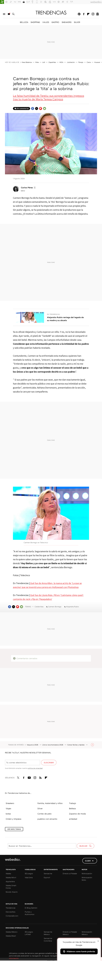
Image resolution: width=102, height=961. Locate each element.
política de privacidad (35, 768)
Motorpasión (87, 873)
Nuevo (8, 14)
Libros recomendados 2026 (53, 745)
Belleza (72, 808)
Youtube (29, 777)
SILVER (77, 22)
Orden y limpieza (13, 819)
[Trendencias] (51, 13)
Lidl (43, 62)
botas (8, 813)
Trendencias (10, 908)
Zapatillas (52, 62)
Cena (89, 62)
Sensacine (48, 873)
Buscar (13, 14)
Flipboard (88, 14)
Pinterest (79, 14)
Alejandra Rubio (72, 606)
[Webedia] (12, 859)
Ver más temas (14, 829)
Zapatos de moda (77, 813)
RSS (40, 777)
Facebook (83, 14)
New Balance (27, 62)
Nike (37, 62)
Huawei (97, 62)
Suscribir (49, 762)
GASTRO (55, 22)
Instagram (92, 14)
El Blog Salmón (31, 908)
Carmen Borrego (54, 606)
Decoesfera (10, 912)
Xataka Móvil (11, 877)
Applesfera (10, 881)
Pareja (80, 62)
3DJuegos (29, 873)
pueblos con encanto (47, 819)
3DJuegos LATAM (29, 933)
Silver (40, 808)
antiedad (73, 819)
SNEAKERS (66, 22)
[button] (28, 187)
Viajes (8, 808)
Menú (4, 14)
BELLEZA (24, 22)
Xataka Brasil (11, 936)
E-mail (44, 108)
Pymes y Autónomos (29, 913)
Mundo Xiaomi (12, 892)
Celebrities (39, 606)
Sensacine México (48, 933)
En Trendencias (53, 314)
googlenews (97, 14)
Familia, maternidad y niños (50, 803)
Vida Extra (29, 877)
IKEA (61, 62)
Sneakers (10, 803)
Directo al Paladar (70, 873)
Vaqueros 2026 (33, 745)
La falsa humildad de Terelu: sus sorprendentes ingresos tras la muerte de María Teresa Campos (48, 97)
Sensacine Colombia (48, 939)
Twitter (36, 108)
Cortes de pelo (44, 813)
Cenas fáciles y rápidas (76, 745)
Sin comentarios (23, 108)
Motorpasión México (87, 933)
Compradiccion (12, 916)
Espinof (47, 877)
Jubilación (71, 62)
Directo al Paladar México (70, 933)
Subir (88, 861)
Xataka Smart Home (11, 886)
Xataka (8, 873)
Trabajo (72, 803)
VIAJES (45, 22)
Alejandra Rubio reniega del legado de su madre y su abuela (65, 319)
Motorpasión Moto (87, 878)
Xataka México (11, 932)
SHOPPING (35, 22)
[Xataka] (2, 2)
